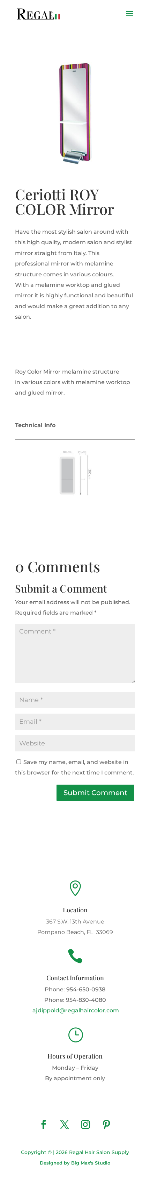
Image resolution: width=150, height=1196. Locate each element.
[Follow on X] (64, 1125)
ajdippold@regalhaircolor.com (75, 1010)
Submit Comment (95, 792)
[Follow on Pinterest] (106, 1125)
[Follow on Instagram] (85, 1125)
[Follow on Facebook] (44, 1125)
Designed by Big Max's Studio (75, 1163)
